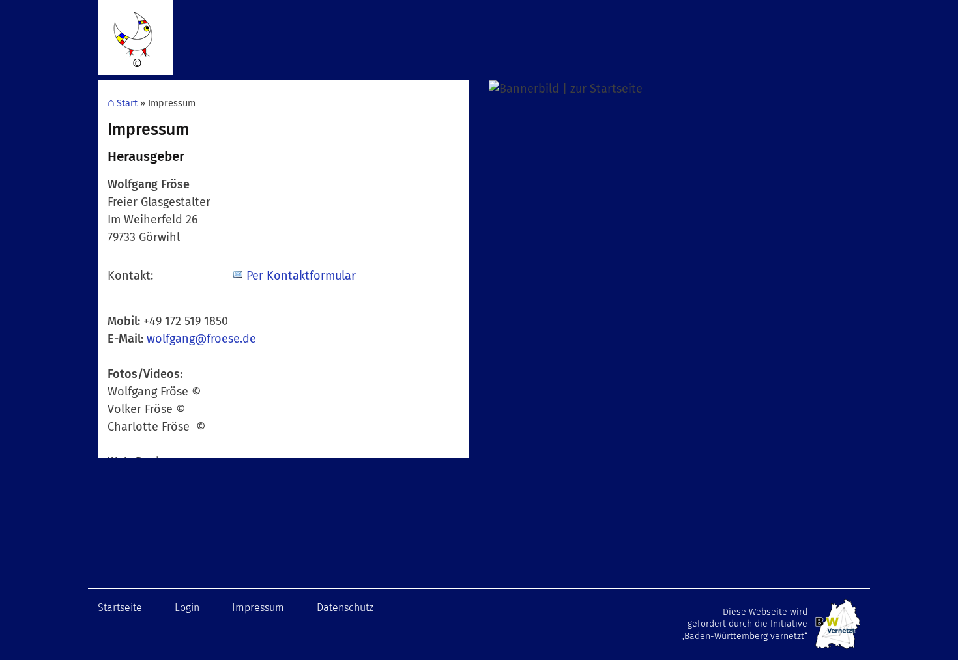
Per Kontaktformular (301, 275)
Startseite (120, 607)
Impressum (258, 607)
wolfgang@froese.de (201, 339)
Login (187, 607)
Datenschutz (345, 607)
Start (127, 103)
